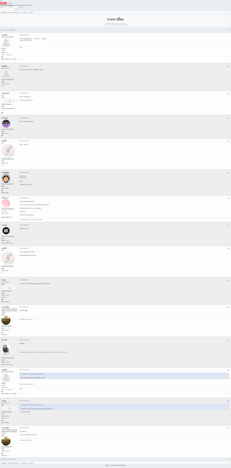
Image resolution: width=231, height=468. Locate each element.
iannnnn (6, 93)
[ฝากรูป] (2, 299)
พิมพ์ (229, 30)
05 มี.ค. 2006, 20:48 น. (24, 140)
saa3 (4, 225)
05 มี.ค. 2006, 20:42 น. (24, 35)
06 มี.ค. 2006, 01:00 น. (24, 400)
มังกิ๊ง (4, 141)
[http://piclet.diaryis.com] (2, 57)
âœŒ (5, 66)
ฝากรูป (27, 292)
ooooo (5, 118)
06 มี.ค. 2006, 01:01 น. (24, 427)
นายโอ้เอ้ (6, 307)
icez (4, 280)
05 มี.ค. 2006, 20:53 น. (24, 197)
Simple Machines (120, 465)
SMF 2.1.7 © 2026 (111, 465)
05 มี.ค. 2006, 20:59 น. (24, 248)
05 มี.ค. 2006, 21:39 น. (24, 307)
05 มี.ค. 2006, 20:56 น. (24, 225)
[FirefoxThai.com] (2, 135)
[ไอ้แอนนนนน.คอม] (2, 112)
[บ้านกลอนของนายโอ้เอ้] (2, 332)
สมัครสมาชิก (28, 5)
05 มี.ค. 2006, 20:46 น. (24, 93)
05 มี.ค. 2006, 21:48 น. (24, 339)
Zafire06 (6, 173)
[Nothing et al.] (2, 190)
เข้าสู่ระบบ (19, 5)
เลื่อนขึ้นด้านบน (4, 459)
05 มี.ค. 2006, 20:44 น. (24, 66)
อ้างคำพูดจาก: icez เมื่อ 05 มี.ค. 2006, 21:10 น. (33, 405)
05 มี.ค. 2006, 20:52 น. (24, 172)
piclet (5, 35)
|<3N (5, 340)
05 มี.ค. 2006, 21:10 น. (24, 280)
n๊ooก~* (5, 198)
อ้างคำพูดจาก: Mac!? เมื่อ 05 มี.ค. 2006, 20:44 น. (33, 374)
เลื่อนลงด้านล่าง (4, 30)
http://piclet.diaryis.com (37, 283)
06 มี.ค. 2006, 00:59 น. (24, 369)
